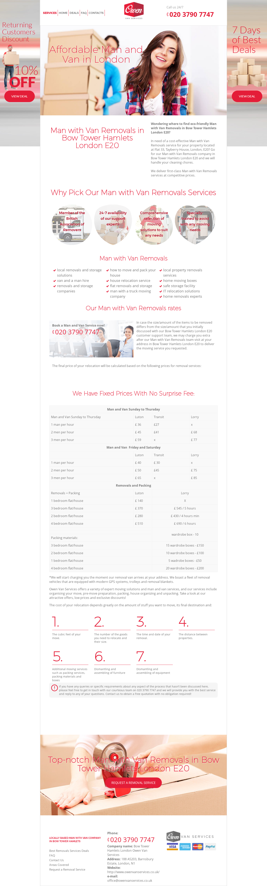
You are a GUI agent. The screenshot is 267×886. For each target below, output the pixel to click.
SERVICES (50, 13)
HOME (63, 13)
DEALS (74, 13)
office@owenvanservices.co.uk (129, 880)
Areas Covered (59, 865)
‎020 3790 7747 (77, 332)
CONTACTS (96, 13)
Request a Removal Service (133, 783)
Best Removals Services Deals (69, 851)
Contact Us (56, 860)
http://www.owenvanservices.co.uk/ (133, 872)
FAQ (52, 855)
